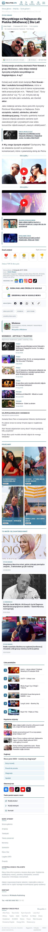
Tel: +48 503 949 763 (13, 900)
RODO (44, 928)
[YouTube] (30, 281)
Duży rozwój (9, 763)
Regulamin (29, 928)
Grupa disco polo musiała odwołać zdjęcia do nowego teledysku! (21, 436)
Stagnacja (8, 773)
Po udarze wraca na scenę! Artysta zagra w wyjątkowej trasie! (22, 424)
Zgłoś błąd (43, 59)
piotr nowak (30, 311)
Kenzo (22, 919)
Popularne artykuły (11, 719)
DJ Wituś (33, 916)
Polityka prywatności (37, 929)
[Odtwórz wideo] (24, 171)
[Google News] (16, 281)
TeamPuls (25, 916)
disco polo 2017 (8, 311)
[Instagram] (25, 281)
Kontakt (11, 810)
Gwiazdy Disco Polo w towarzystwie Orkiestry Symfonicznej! (24, 419)
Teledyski (5, 833)
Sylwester (5, 847)
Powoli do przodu (11, 768)
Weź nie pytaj (37, 919)
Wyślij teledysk (13, 806)
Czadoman (6, 919)
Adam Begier (7, 26)
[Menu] (43, 3)
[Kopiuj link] (38, 303)
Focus (29, 919)
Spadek (8, 778)
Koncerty (5, 843)
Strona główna (6, 9)
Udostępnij (33, 59)
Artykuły (16, 9)
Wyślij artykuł (12, 801)
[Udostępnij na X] (32, 303)
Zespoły (5, 861)
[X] (28, 789)
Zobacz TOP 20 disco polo (10, 264)
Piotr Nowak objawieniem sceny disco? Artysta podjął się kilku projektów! (22, 430)
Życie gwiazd (25, 9)
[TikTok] (35, 281)
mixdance (20, 311)
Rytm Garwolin (26, 913)
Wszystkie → (41, 909)
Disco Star (5, 852)
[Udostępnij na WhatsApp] (27, 303)
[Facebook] (21, 281)
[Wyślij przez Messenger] (21, 303)
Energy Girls (20, 922)
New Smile (15, 913)
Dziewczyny (31, 922)
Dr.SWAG (15, 919)
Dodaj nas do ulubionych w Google (14, 59)
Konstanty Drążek (8, 922)
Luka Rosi (36, 913)
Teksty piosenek (8, 838)
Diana (40, 916)
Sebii (17, 916)
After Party (6, 913)
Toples (11, 916)
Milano (5, 916)
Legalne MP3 (6, 857)
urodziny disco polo (9, 316)
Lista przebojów (9, 662)
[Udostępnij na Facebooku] (15, 303)
